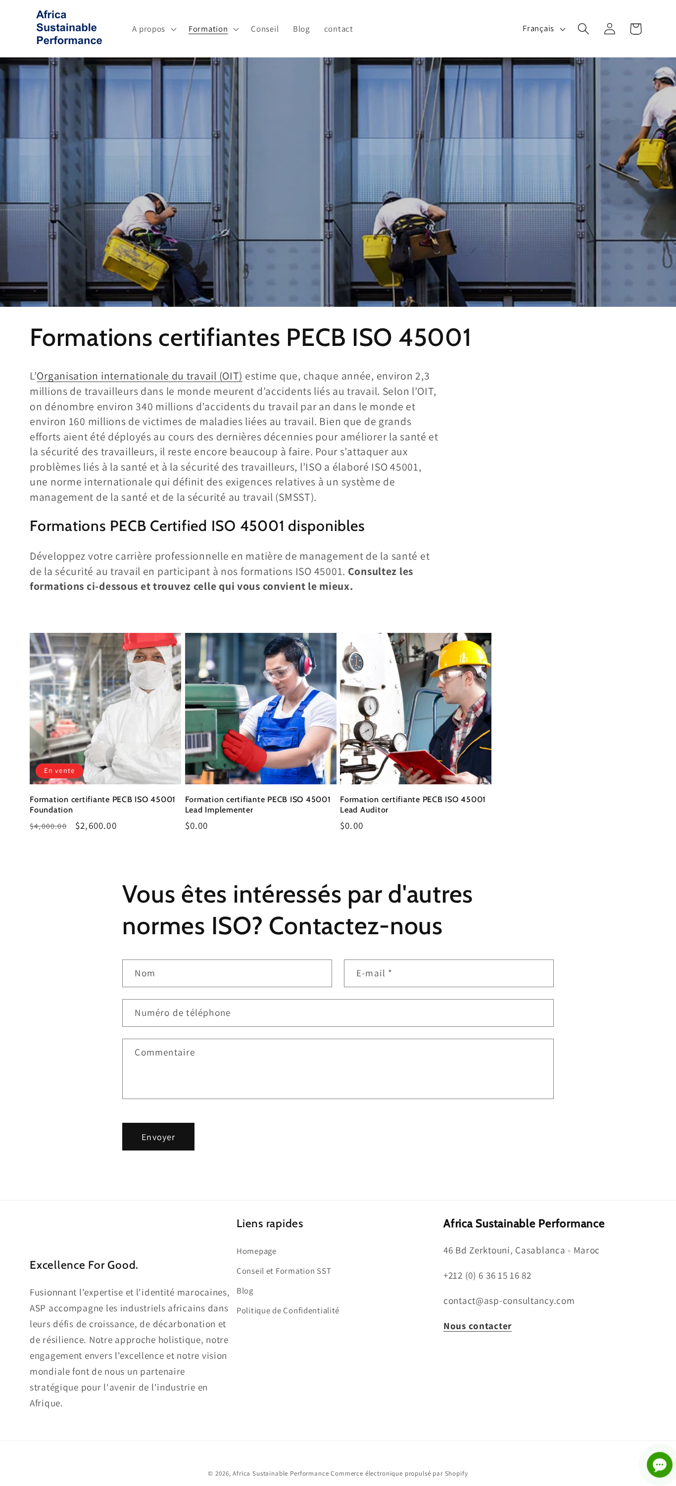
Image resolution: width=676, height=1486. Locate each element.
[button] (153, 28)
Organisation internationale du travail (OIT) (139, 376)
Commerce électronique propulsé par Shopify (399, 1473)
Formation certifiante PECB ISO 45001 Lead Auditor (413, 804)
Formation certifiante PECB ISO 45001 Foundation (103, 804)
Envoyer (158, 1137)
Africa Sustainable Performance (281, 1473)
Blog (245, 1290)
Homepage (257, 1251)
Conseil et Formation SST (284, 1270)
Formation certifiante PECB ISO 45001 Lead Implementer (258, 804)
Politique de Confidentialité (288, 1310)
